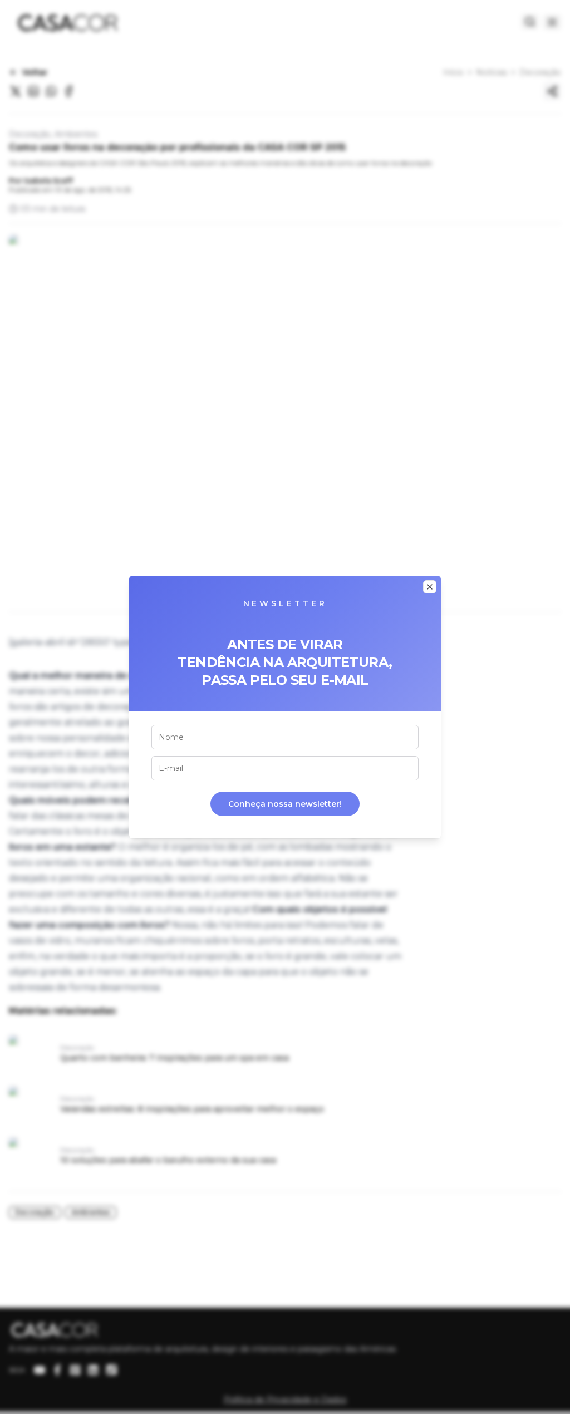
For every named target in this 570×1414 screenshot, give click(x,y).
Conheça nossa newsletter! (285, 804)
